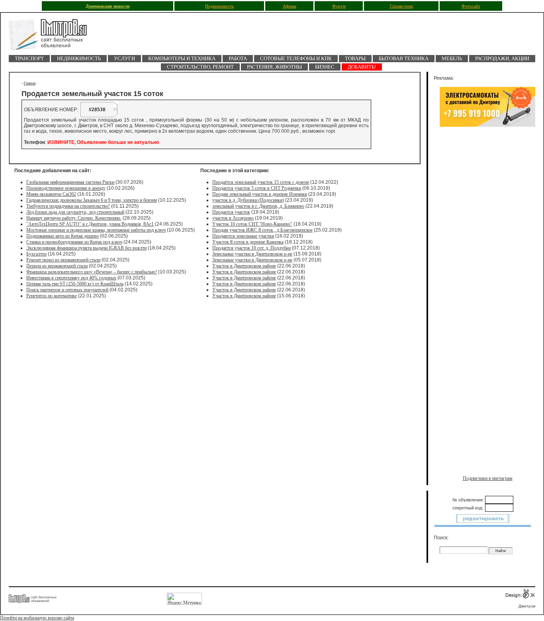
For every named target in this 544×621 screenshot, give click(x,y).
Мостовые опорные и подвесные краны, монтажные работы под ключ (96, 230)
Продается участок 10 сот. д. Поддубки (251, 248)
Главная (29, 83)
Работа (238, 58)
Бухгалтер (36, 254)
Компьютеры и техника (181, 58)
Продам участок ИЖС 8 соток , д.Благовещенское (262, 230)
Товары (355, 58)
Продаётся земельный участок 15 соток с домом (260, 182)
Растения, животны (274, 67)
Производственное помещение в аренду (66, 188)
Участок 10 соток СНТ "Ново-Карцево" (252, 224)
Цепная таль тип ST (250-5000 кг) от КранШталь (74, 284)
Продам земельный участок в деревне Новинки (259, 194)
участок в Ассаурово (233, 218)
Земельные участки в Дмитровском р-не (252, 254)
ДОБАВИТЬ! (362, 67)
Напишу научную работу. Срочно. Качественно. (73, 218)
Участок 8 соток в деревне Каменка (248, 242)
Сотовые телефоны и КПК (296, 58)
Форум (339, 6)
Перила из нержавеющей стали (57, 266)
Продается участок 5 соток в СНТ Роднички (256, 188)
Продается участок (231, 212)
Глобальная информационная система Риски (70, 182)
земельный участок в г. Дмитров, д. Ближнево (258, 206)
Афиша (289, 6)
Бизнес (325, 67)
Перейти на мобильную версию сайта (37, 618)
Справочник (401, 6)
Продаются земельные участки (243, 236)
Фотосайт (471, 6)
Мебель (452, 58)
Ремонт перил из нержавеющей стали (63, 260)
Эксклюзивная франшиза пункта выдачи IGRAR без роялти (86, 248)
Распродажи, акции (502, 58)
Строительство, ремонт (200, 67)
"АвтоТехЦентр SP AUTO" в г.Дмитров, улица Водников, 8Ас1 (90, 224)
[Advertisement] (487, 214)
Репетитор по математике (51, 296)
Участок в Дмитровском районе (244, 266)
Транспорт (29, 58)
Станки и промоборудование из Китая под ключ (74, 242)
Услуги (124, 58)
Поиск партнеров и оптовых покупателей (67, 290)
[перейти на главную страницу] (52, 37)
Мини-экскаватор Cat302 (51, 194)
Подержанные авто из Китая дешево (62, 236)
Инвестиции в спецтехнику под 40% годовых (71, 278)
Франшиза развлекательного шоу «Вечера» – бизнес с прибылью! (91, 272)
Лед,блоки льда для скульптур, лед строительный (75, 212)
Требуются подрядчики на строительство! (68, 206)
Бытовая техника (404, 58)
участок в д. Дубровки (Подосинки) (248, 200)
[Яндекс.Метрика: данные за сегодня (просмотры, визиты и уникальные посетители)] (184, 599)
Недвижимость (219, 6)
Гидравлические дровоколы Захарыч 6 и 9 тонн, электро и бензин (91, 200)
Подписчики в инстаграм (488, 478)
